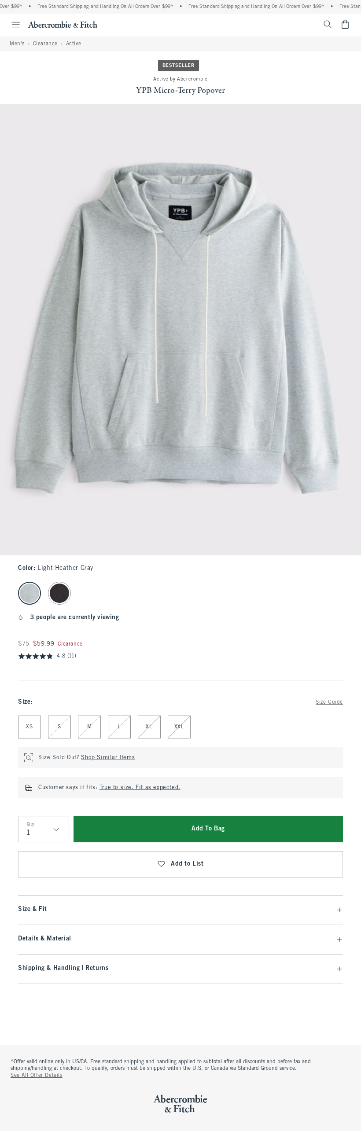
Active (73, 44)
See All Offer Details (37, 1075)
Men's (17, 44)
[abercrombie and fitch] (62, 24)
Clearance (45, 44)
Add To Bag (208, 829)
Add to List (187, 864)
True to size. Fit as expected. (139, 787)
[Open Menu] (11, 24)
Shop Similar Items (108, 757)
